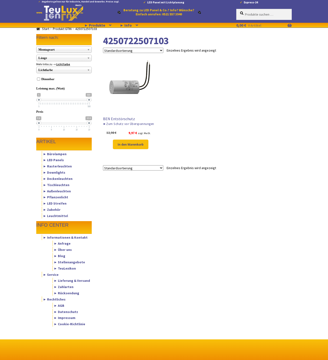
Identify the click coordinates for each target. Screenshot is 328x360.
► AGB (59, 305)
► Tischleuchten (56, 185)
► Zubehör (52, 209)
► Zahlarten (63, 287)
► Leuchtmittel (55, 215)
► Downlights (54, 172)
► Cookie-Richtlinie (69, 324)
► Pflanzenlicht (55, 197)
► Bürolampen (55, 154)
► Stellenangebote (69, 262)
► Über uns (63, 250)
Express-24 (251, 2)
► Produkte (94, 25)
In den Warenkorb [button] (131, 144)
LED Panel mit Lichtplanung (165, 2)
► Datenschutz (66, 311)
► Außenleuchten (57, 191)
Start (45, 29)
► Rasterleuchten (57, 166)
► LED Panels (53, 160)
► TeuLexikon (65, 268)
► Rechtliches (54, 299)
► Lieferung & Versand (72, 280)
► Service (51, 274)
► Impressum (64, 318)
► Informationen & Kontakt (65, 237)
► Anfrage (62, 243)
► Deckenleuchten (58, 178)
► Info (126, 25)
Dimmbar (48, 79)
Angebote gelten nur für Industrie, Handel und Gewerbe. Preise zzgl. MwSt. (80, 2)
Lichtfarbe (63, 64)
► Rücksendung (66, 293)
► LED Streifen (55, 203)
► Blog (59, 256)
